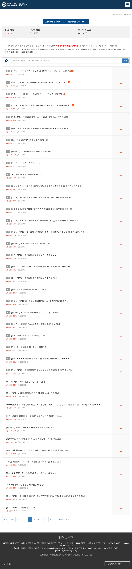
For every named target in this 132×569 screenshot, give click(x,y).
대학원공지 (127, 14)
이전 (12, 519)
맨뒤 (67, 519)
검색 (125, 61)
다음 (61, 519)
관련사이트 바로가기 (115, 564)
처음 (5, 519)
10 (55, 519)
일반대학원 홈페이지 (53, 22)
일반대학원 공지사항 (76, 22)
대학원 (119, 14)
